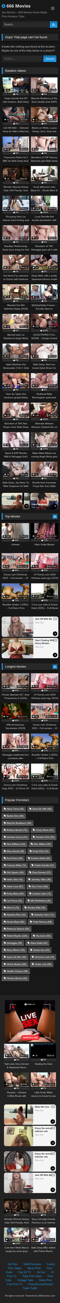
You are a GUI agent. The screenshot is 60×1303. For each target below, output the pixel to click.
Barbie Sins (15, 815)
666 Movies (17, 6)
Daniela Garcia (17, 837)
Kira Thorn (40, 886)
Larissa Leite (41, 893)
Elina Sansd (15, 851)
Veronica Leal (44, 957)
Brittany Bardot (17, 830)
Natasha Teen (44, 914)
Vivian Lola (43, 964)
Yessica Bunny (17, 978)
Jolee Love (15, 886)
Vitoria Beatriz (16, 964)
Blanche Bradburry (19, 823)
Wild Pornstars (32, 1264)
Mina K (13, 907)
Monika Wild (36, 907)
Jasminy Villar (41, 879)
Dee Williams (16, 844)
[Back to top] (49, 1293)
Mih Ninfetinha (41, 900)
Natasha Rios (16, 914)
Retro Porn (45, 1280)
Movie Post (34, 1268)
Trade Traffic (30, 1288)
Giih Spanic (15, 872)
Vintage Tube (25, 1280)
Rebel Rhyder (17, 935)
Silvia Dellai (39, 943)
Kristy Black (15, 893)
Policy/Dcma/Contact (40, 1284)
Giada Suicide (44, 865)
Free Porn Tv (14, 1284)
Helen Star (15, 879)
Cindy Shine (45, 830)
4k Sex (41, 1272)
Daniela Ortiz (45, 837)
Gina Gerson (41, 872)
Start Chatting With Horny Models (45, 642)
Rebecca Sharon (18, 928)
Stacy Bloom (16, 950)
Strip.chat (7, 507)
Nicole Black (15, 921)
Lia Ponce (14, 900)
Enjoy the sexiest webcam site (40, 504)
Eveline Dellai (40, 858)
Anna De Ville (42, 808)
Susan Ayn (41, 950)
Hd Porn (13, 1264)
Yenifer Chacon (17, 971)
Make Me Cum (9, 504)
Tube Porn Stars (32, 1276)
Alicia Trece (15, 808)
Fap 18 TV (24, 1272)
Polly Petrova (42, 921)
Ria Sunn (43, 935)
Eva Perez (14, 858)
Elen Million (42, 844)
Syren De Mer (16, 957)
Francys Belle (16, 865)
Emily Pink (40, 851)
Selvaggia (14, 943)
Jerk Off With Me (43, 619)
